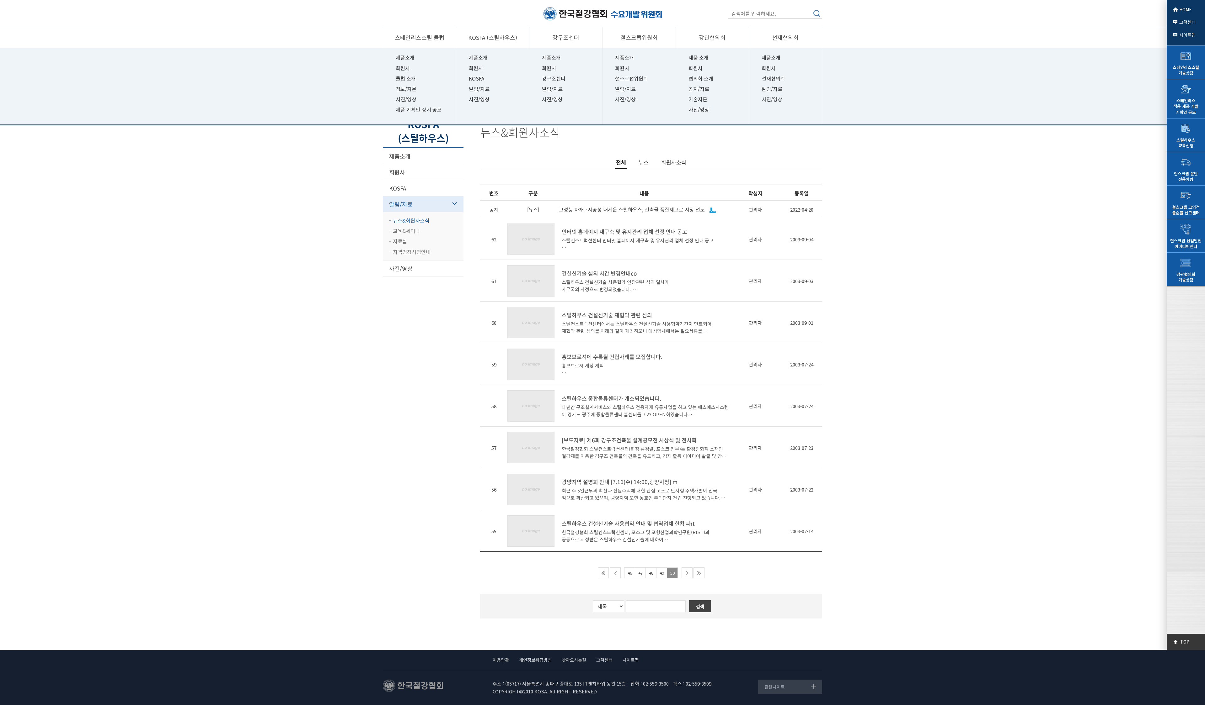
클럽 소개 (406, 78)
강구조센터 (553, 78)
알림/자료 (479, 88)
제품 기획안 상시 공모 (419, 109)
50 (672, 573)
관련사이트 (774, 687)
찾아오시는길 (574, 660)
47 (640, 573)
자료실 (400, 241)
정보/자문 (406, 88)
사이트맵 (1187, 35)
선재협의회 (773, 78)
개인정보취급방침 (535, 660)
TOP (1184, 642)
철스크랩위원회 (631, 78)
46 (630, 573)
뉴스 (644, 162)
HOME (1185, 9)
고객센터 (1187, 22)
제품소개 (405, 57)
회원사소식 (673, 162)
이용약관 (501, 660)
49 (662, 573)
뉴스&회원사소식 (411, 220)
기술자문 (697, 99)
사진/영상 (406, 99)
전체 (621, 162)
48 (651, 573)
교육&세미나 (406, 230)
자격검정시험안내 (412, 251)
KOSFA (476, 78)
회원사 (403, 68)
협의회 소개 (700, 78)
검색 (816, 13)
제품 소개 (698, 57)
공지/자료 (698, 88)
